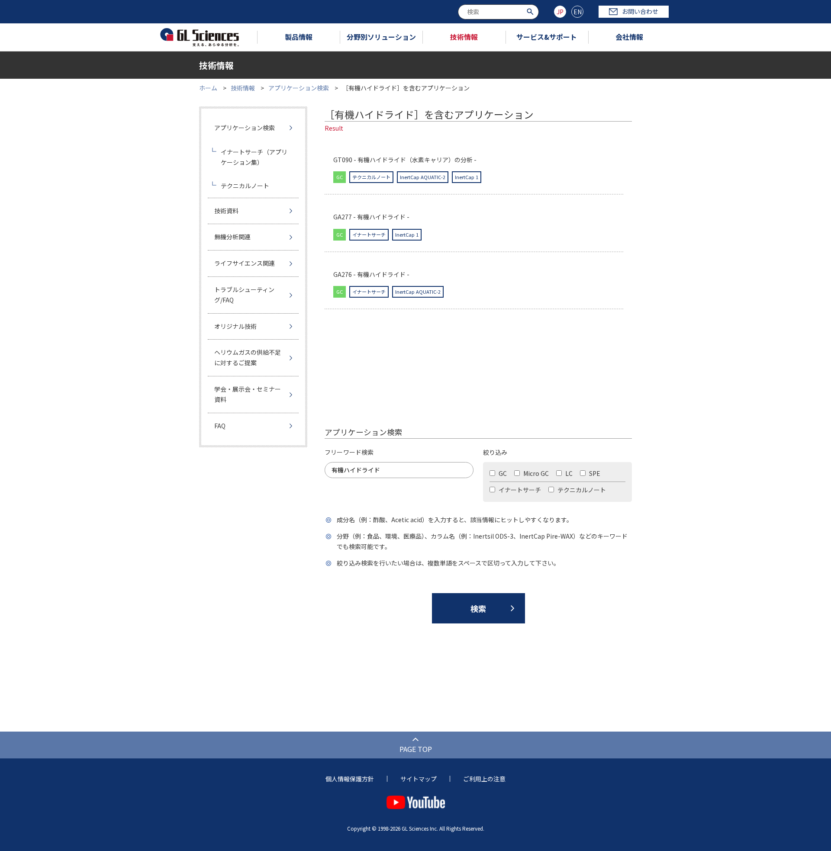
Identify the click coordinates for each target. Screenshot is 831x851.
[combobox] (498, 11)
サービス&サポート (546, 37)
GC (502, 473)
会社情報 (629, 37)
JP (560, 11)
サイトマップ (418, 778)
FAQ (219, 425)
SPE (594, 473)
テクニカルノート (581, 489)
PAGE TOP (415, 749)
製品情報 (298, 37)
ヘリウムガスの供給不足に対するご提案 (247, 357)
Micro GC (535, 473)
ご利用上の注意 (484, 778)
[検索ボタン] (531, 11)
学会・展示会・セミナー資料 (247, 394)
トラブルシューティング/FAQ (244, 294)
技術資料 (226, 210)
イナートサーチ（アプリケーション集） (254, 157)
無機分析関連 (232, 236)
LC (568, 473)
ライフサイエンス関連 (244, 263)
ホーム (208, 87)
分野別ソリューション (381, 37)
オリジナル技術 (235, 326)
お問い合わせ (640, 11)
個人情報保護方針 (349, 778)
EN (577, 11)
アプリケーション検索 (298, 87)
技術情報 (464, 37)
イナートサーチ (519, 489)
